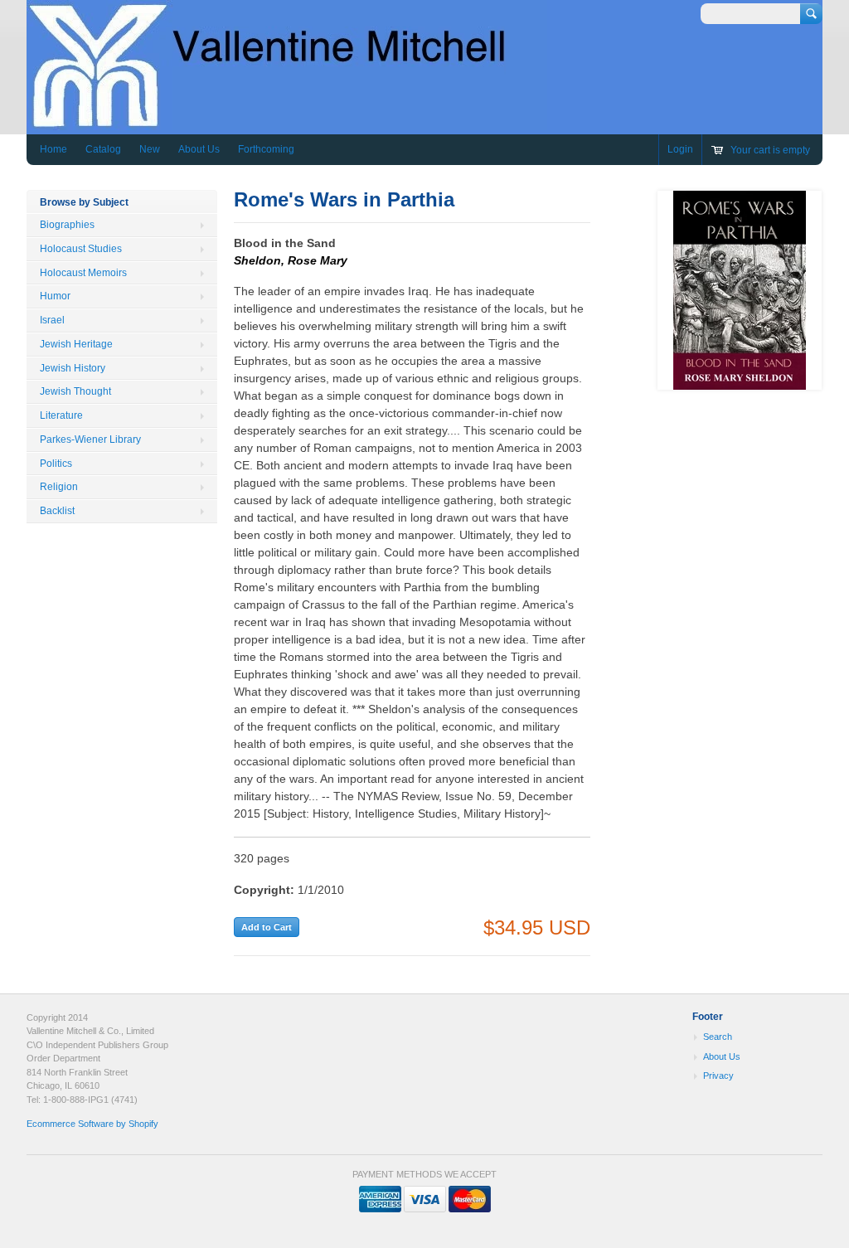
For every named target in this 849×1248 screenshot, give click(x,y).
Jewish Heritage (76, 344)
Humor (55, 296)
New (149, 149)
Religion (59, 487)
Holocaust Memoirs (83, 273)
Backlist (57, 511)
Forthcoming (266, 149)
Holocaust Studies (81, 249)
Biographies (67, 225)
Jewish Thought (75, 391)
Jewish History (72, 368)
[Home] (287, 122)
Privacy (718, 1075)
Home (53, 149)
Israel (52, 320)
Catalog (103, 149)
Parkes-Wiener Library (90, 439)
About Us (199, 149)
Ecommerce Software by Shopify (92, 1124)
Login (680, 149)
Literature (61, 415)
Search (717, 1037)
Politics (56, 463)
